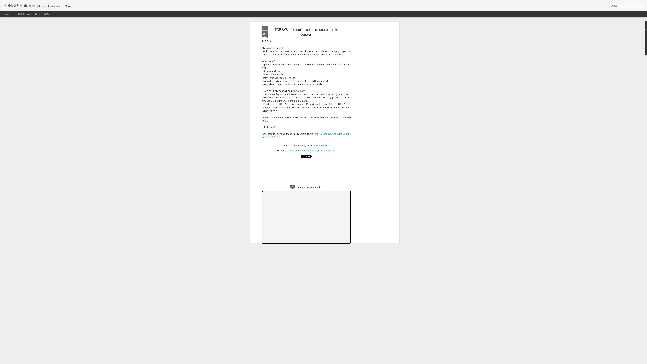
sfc (309, 150)
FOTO (46, 14)
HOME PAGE (25, 14)
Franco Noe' (322, 145)
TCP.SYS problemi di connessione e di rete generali (306, 32)
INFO (37, 14)
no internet (300, 150)
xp (334, 150)
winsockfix (326, 150)
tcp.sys (315, 150)
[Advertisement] (369, 79)
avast (291, 150)
